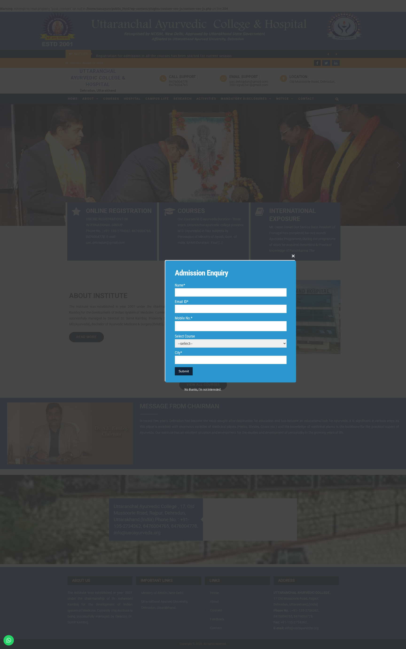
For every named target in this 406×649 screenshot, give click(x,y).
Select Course (185, 336)
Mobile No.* (183, 318)
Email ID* (181, 301)
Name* (180, 285)
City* (178, 352)
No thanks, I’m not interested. (202, 389)
